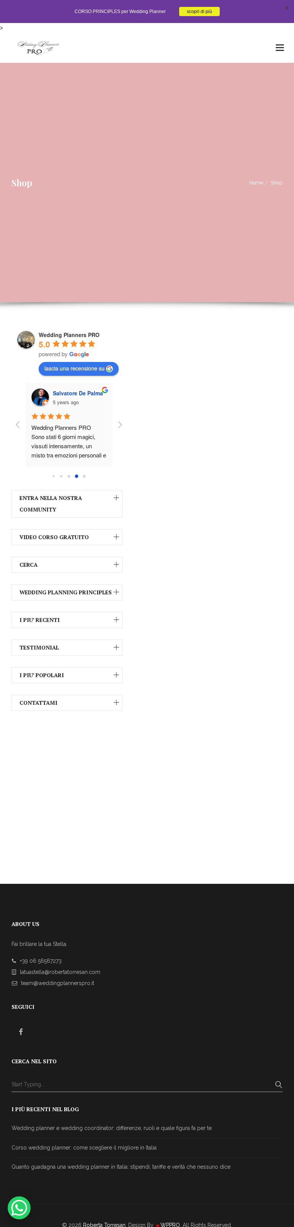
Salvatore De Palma (78, 393)
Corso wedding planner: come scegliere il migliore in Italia (84, 1148)
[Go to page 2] (68, 476)
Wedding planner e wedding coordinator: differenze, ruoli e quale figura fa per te (111, 1128)
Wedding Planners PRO (69, 335)
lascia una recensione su (74, 368)
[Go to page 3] (76, 476)
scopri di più (199, 11)
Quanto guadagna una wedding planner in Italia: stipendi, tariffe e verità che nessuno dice (120, 1167)
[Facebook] (21, 1031)
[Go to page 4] (84, 476)
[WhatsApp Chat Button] (19, 1207)
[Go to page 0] (53, 476)
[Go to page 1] (61, 476)
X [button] (286, 8)
